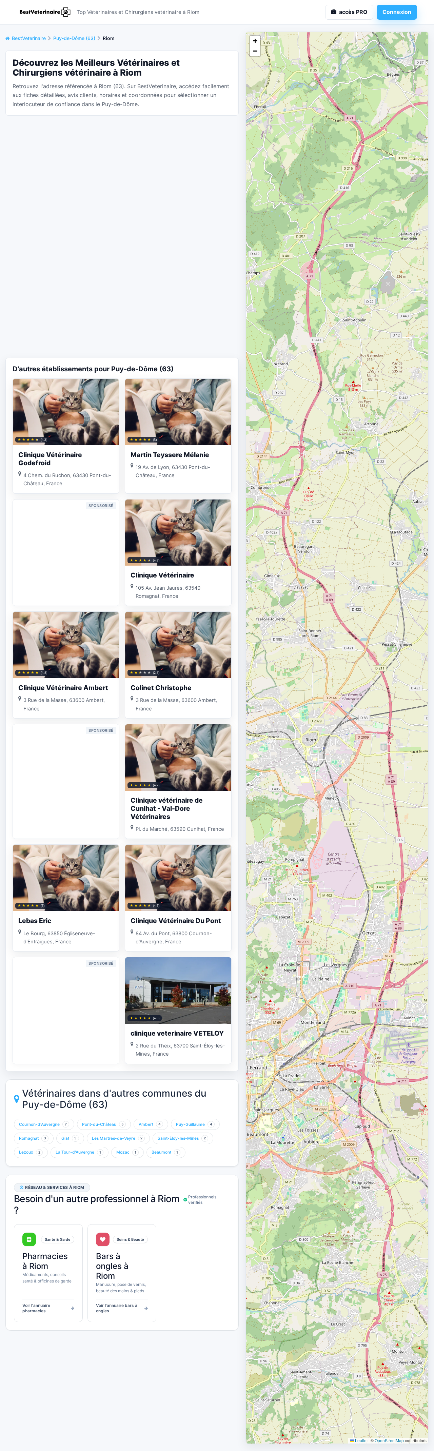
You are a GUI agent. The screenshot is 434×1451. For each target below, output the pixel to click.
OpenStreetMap (389, 1440)
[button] (255, 41)
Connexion (396, 11)
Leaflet (361, 1440)
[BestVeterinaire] (44, 12)
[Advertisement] (122, 168)
